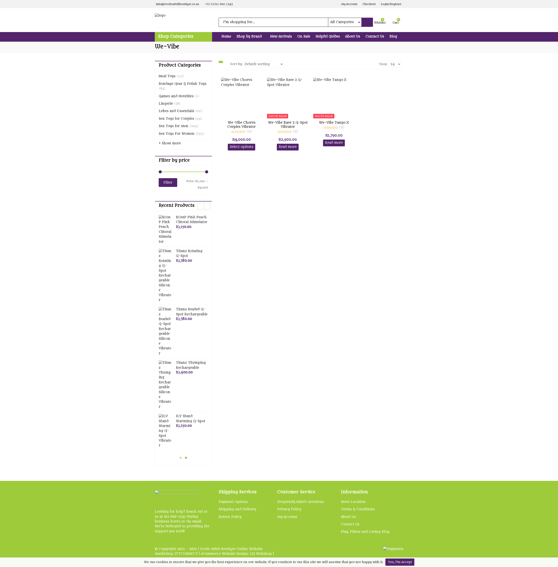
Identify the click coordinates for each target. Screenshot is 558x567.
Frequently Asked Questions (300, 502)
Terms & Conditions (358, 509)
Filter (167, 182)
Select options (241, 147)
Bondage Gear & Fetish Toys (182, 84)
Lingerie (166, 104)
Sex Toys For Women (176, 134)
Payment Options (233, 502)
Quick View (243, 122)
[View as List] (225, 62)
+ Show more (170, 143)
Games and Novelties (176, 96)
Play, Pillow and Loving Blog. (365, 532)
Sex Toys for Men (173, 126)
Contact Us (375, 36)
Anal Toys (167, 76)
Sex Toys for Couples (176, 119)
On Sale (303, 36)
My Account (287, 517)
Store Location (353, 502)
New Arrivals (281, 36)
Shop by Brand (249, 36)
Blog (393, 36)
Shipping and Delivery (237, 509)
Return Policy (230, 517)
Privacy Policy (289, 509)
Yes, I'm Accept (400, 562)
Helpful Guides (328, 36)
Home (226, 36)
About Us (352, 36)
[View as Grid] (221, 62)
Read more (288, 147)
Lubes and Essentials (176, 111)
